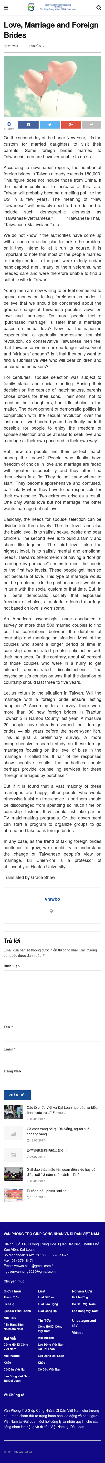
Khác (7, 1362)
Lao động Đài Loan (51, 1355)
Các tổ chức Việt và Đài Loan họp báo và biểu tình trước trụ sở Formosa (62, 1110)
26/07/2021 (37, 1156)
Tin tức (44, 1320)
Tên (8, 1026)
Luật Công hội (47, 1311)
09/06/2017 (37, 1119)
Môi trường (12, 1355)
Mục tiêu (10, 1317)
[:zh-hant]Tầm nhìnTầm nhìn (14, 1326)
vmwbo (13, 45)
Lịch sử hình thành (17, 1311)
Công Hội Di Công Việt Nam (16, 1346)
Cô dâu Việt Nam (15, 1369)
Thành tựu (11, 1297)
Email (10, 1049)
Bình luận (12, 965)
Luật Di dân (46, 1297)
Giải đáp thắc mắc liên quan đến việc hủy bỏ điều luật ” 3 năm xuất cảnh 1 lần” (61, 1172)
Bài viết (10, 1338)
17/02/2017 (36, 45)
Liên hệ (9, 1304)
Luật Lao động (48, 1304)
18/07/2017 (37, 1140)
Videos (78, 1332)
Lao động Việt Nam (85, 1311)
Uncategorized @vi (84, 1323)
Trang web (12, 1071)
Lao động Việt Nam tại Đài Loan (17, 1378)
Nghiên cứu (82, 1291)
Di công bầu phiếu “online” (47, 1190)
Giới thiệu (12, 1291)
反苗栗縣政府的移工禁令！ (47, 1150)
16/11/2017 (37, 1197)
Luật (41, 1291)
